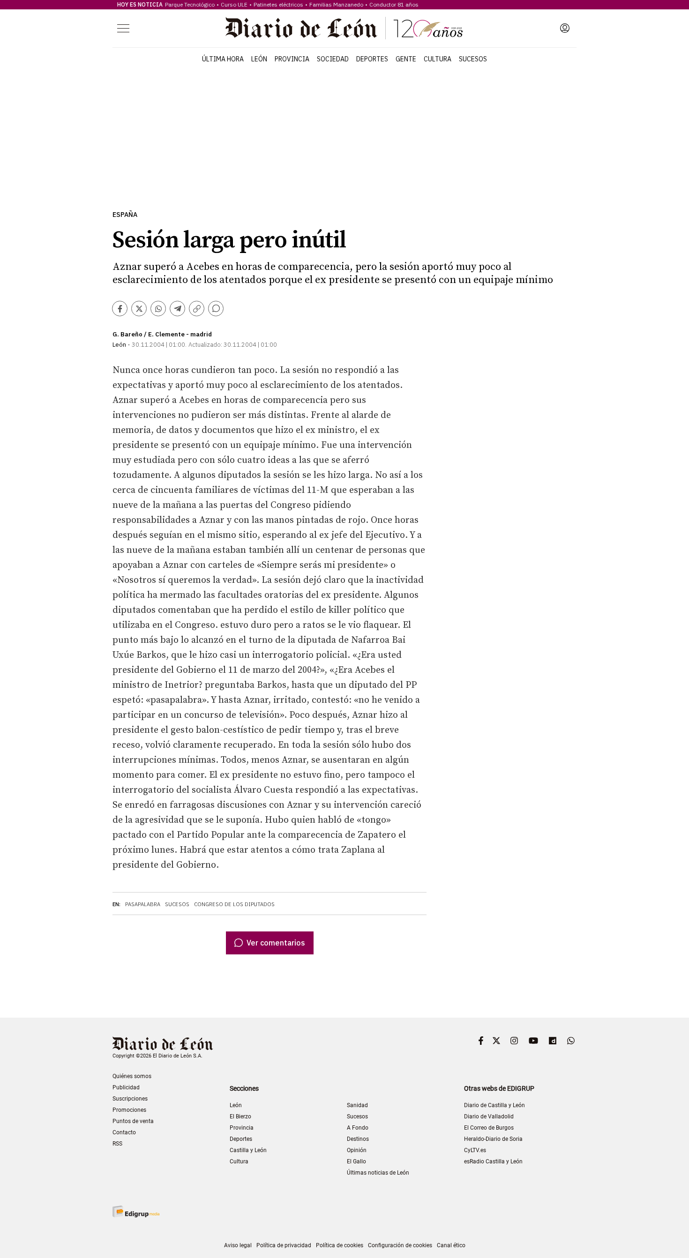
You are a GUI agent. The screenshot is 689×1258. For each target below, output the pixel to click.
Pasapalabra (142, 904)
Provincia (292, 59)
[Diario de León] (344, 28)
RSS (117, 1143)
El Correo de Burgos (489, 1127)
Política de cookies (339, 1245)
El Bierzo (240, 1116)
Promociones (129, 1110)
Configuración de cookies (400, 1245)
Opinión (357, 1150)
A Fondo (357, 1127)
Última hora (223, 59)
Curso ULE (234, 4)
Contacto (124, 1132)
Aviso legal (238, 1245)
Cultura (437, 59)
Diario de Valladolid (489, 1116)
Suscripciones (130, 1098)
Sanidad (357, 1105)
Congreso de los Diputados (234, 904)
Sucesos (473, 59)
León (259, 59)
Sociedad (333, 59)
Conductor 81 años (394, 4)
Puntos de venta (133, 1121)
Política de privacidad (283, 1245)
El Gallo (356, 1161)
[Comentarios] (216, 308)
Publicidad (126, 1087)
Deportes (372, 59)
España (124, 215)
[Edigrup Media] (135, 1211)
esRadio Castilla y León (493, 1161)
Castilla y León (248, 1150)
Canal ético (451, 1245)
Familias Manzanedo (336, 4)
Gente (406, 59)
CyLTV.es (475, 1150)
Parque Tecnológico (190, 4)
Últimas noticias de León (378, 1172)
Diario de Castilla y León (494, 1105)
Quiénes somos (131, 1076)
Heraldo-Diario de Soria (493, 1139)
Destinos (358, 1139)
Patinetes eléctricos (278, 4)
